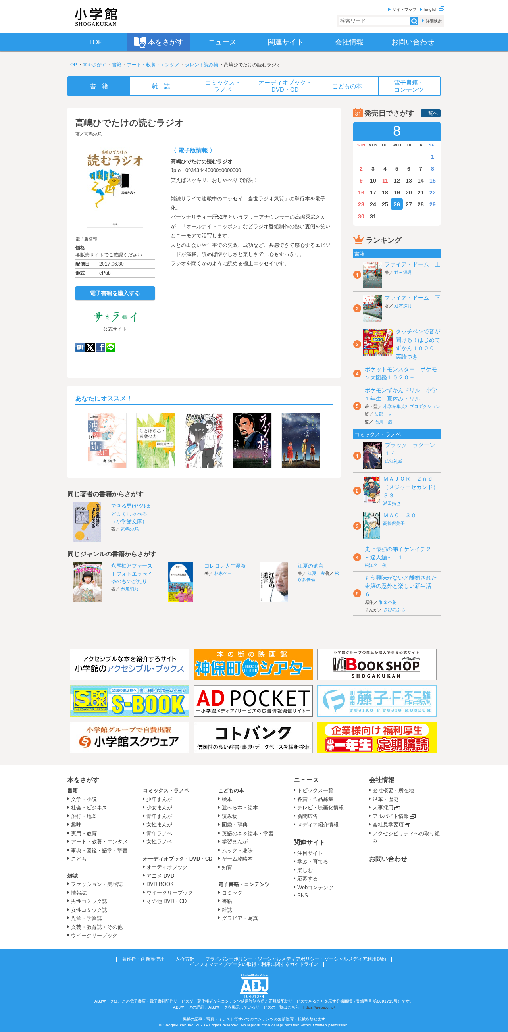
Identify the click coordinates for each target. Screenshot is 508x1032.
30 (361, 216)
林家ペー (223, 573)
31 (373, 216)
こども (79, 859)
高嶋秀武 (93, 133)
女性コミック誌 (89, 910)
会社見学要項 (388, 825)
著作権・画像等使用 (143, 959)
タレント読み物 (201, 64)
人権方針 (184, 959)
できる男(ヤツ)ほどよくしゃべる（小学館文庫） (130, 513)
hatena (80, 347)
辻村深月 (403, 272)
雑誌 (72, 876)
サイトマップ (404, 9)
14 (421, 180)
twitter (90, 347)
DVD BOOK (160, 884)
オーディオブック (167, 867)
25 (385, 204)
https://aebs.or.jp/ (319, 1007)
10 (373, 180)
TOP (72, 64)
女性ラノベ (159, 842)
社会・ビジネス (89, 808)
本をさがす (94, 64)
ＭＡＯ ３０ (399, 515)
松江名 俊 (376, 565)
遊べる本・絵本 (240, 808)
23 (361, 204)
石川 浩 (383, 421)
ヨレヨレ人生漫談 (225, 566)
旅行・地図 (84, 816)
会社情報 (381, 779)
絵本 (227, 799)
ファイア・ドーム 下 (412, 298)
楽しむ (305, 870)
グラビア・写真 (240, 918)
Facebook (100, 347)
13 (409, 180)
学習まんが (237, 842)
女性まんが (159, 825)
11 (385, 180)
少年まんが (159, 799)
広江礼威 (393, 461)
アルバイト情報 (391, 816)
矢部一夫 (383, 414)
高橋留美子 (394, 523)
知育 (227, 867)
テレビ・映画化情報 (320, 808)
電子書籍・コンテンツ (244, 884)
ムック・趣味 (237, 850)
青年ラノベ (159, 833)
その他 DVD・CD (166, 901)
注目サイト (310, 853)
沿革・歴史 (385, 799)
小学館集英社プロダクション (411, 406)
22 (432, 192)
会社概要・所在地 (393, 790)
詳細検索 (434, 21)
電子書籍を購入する (115, 293)
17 (373, 192)
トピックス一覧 (315, 790)
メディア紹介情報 (318, 825)
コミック (232, 893)
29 (432, 204)
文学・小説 (84, 799)
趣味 (76, 825)
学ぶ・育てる (312, 861)
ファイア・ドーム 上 (412, 264)
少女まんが (159, 808)
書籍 (116, 64)
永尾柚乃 (130, 588)
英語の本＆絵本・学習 (247, 833)
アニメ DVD (160, 876)
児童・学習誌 (86, 918)
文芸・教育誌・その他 (97, 927)
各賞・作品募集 (315, 799)
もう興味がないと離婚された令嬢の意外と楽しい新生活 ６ (401, 585)
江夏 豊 (316, 573)
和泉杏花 (387, 602)
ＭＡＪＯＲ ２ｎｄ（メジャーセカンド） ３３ (413, 487)
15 (432, 180)
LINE (110, 347)
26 (397, 204)
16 (361, 192)
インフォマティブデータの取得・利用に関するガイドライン (254, 964)
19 (397, 192)
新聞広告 (307, 816)
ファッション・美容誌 (97, 884)
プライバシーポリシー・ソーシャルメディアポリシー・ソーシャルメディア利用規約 (295, 959)
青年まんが (159, 816)
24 (373, 204)
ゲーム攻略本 (237, 859)
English (431, 9)
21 (421, 192)
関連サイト (309, 842)
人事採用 (383, 808)
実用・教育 (84, 833)
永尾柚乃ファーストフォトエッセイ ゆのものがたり (134, 573)
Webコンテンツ (315, 887)
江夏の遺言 (310, 566)
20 (409, 192)
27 (409, 204)
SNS (302, 896)
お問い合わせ (388, 858)
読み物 (229, 816)
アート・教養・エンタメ (153, 64)
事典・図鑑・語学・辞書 (99, 850)
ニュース (306, 779)
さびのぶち (394, 609)
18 (385, 192)
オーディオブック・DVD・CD (177, 859)
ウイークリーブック (94, 935)
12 (397, 180)
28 (421, 204)
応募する (307, 879)
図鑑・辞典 (235, 825)
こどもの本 (231, 790)
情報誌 (79, 893)
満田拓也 (391, 503)
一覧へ (430, 113)
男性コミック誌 (89, 901)
